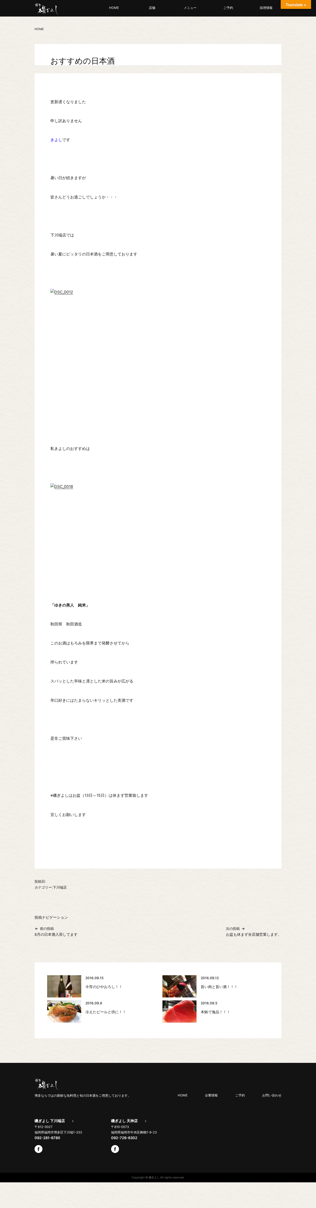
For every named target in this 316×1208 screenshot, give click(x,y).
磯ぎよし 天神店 (124, 1121)
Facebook (38, 1149)
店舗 (152, 8)
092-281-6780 (47, 1138)
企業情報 (211, 1095)
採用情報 (266, 8)
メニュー (190, 8)
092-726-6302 (124, 1138)
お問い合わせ (271, 1095)
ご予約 (228, 8)
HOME (114, 8)
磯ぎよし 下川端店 (50, 1121)
